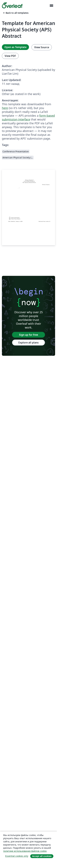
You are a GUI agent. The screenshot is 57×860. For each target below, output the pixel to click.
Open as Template (15, 47)
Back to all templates (15, 12)
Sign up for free (28, 334)
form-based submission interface (28, 117)
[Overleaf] (12, 5)
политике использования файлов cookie (25, 851)
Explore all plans (28, 342)
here (5, 108)
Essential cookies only (16, 855)
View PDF (10, 56)
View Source (41, 47)
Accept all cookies (41, 856)
